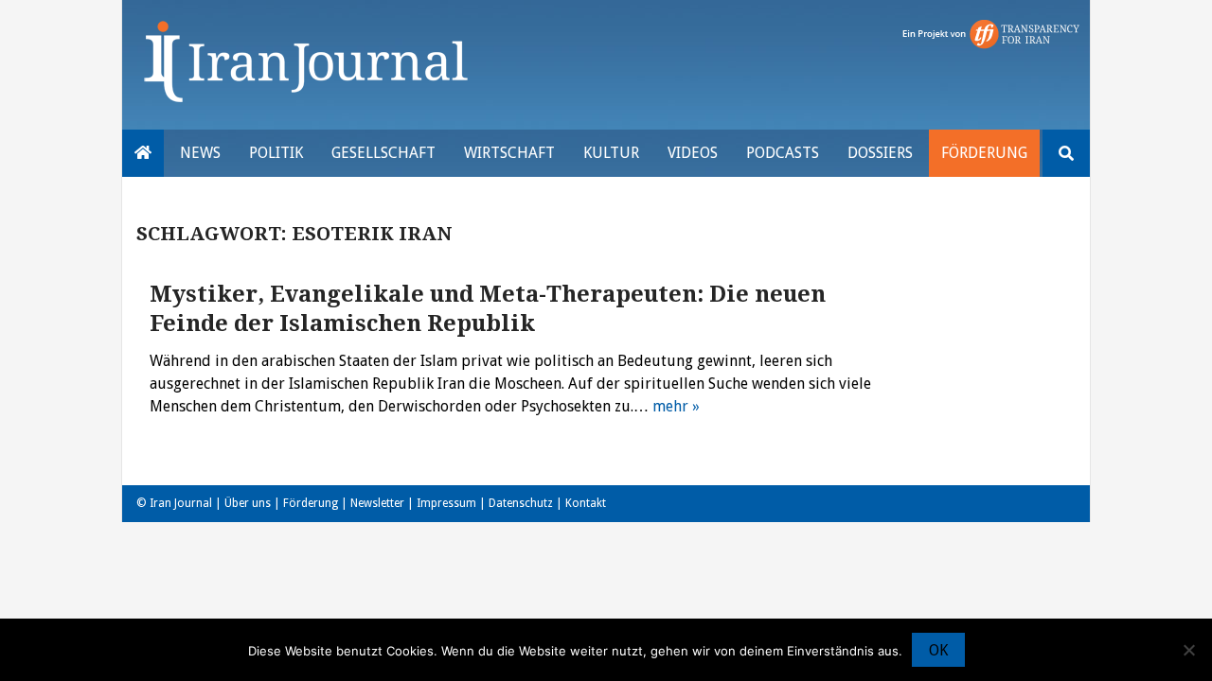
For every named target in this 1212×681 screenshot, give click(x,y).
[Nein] (1188, 649)
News (200, 153)
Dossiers (880, 153)
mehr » (676, 406)
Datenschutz (521, 503)
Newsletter (377, 503)
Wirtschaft (509, 153)
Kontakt (585, 503)
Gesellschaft (383, 153)
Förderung (984, 153)
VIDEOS (693, 153)
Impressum (446, 503)
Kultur (611, 153)
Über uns (247, 503)
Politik (276, 153)
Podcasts (782, 153)
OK (938, 650)
